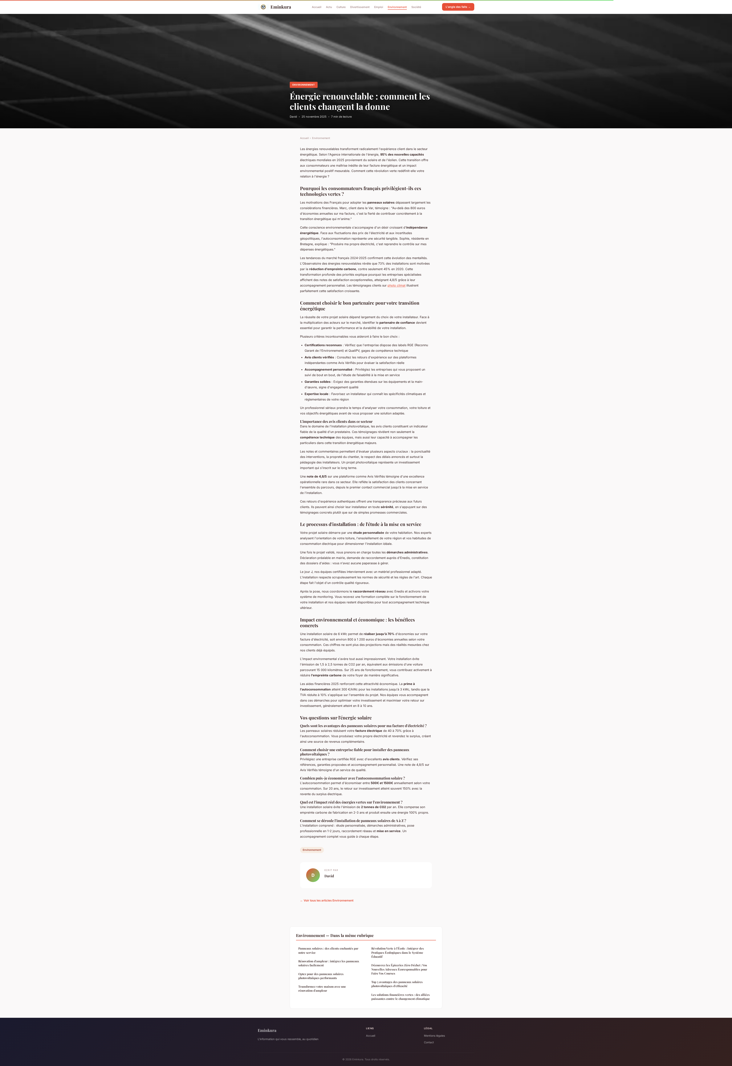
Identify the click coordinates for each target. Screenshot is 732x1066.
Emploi (378, 6)
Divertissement (360, 6)
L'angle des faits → (458, 6)
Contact (429, 1042)
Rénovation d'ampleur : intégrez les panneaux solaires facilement (328, 963)
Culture (341, 6)
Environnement (397, 6)
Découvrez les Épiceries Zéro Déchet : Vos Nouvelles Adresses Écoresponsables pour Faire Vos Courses (399, 969)
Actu (329, 6)
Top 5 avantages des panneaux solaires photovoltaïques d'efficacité (397, 984)
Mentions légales (434, 1035)
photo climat (396, 285)
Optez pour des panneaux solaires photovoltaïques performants (321, 976)
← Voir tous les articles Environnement (326, 900)
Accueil (316, 6)
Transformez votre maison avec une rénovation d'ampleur (322, 988)
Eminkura (280, 7)
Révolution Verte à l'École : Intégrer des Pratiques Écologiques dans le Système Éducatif (397, 952)
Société (416, 6)
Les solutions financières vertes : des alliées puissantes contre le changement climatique (400, 997)
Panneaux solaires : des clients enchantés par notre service (328, 950)
